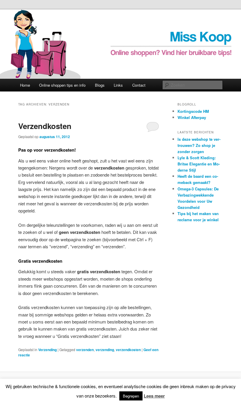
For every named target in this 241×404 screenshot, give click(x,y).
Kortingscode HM (193, 111)
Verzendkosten (44, 125)
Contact (138, 85)
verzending (105, 349)
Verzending (47, 349)
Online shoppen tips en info (62, 85)
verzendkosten (128, 349)
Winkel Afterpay (192, 117)
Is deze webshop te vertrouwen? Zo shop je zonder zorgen (199, 145)
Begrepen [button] (131, 396)
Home (25, 85)
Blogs (100, 85)
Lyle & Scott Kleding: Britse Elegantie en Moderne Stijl (199, 164)
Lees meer (154, 396)
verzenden (85, 349)
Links (118, 85)
